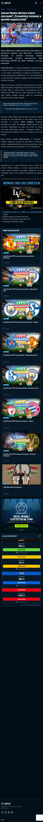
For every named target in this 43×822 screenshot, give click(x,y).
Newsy (3, 9)
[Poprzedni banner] (3, 515)
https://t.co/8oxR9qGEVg (23, 105)
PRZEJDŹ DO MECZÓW (21, 525)
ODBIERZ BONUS (21, 549)
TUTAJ (21, 221)
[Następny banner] (39, 515)
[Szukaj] (40, 3)
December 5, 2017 (32, 109)
